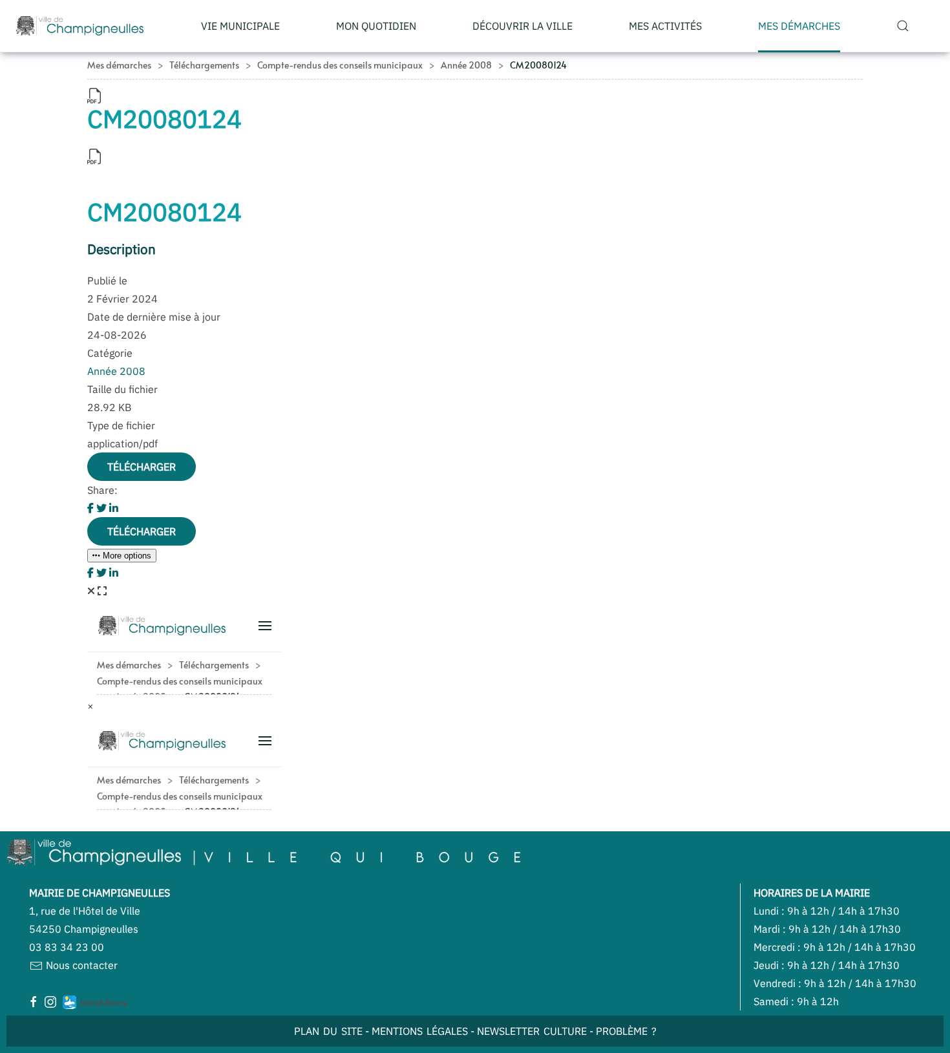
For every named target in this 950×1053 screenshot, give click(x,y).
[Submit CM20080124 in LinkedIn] (113, 508)
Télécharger (141, 466)
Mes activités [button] (665, 25)
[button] (902, 26)
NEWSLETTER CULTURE (532, 1031)
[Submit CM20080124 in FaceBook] (91, 508)
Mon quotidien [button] (376, 25)
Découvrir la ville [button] (522, 25)
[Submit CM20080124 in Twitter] (102, 508)
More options (125, 555)
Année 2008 (116, 371)
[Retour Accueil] (80, 26)
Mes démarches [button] (799, 25)
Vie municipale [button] (240, 25)
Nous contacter (80, 965)
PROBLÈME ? (626, 1031)
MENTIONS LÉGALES (420, 1031)
